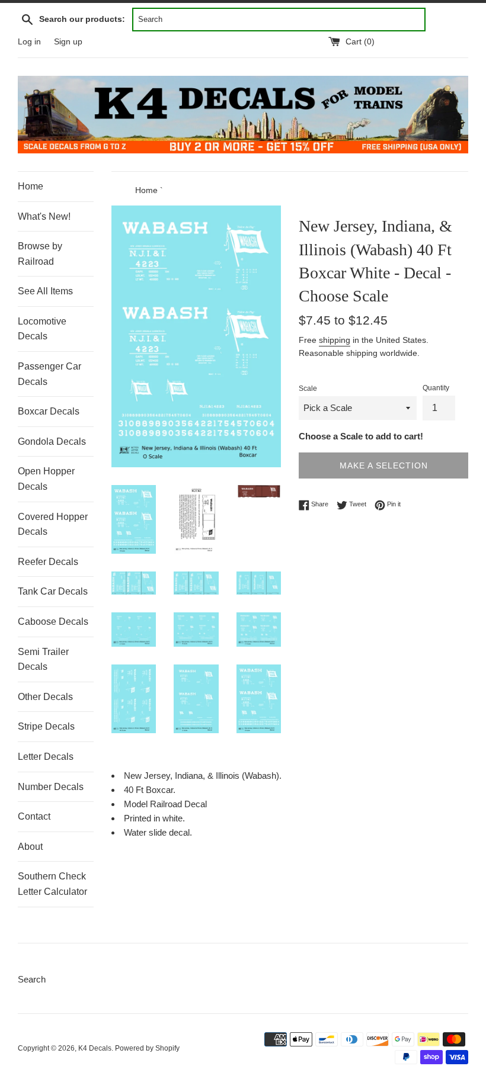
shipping (334, 340)
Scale (308, 388)
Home (30, 186)
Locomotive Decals (42, 329)
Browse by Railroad (40, 254)
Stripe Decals (46, 726)
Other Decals (45, 697)
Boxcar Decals (48, 411)
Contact (34, 816)
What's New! (44, 216)
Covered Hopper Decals (53, 524)
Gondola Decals (52, 441)
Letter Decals (45, 757)
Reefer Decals (48, 562)
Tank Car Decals (53, 591)
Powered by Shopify (147, 1048)
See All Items (45, 291)
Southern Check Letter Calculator (52, 884)
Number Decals (51, 787)
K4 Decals (94, 1048)
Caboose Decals (53, 622)
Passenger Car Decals (49, 374)
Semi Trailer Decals (43, 659)
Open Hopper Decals (46, 479)
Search (32, 979)
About (30, 847)
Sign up (68, 41)
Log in (29, 41)
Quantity (436, 388)
